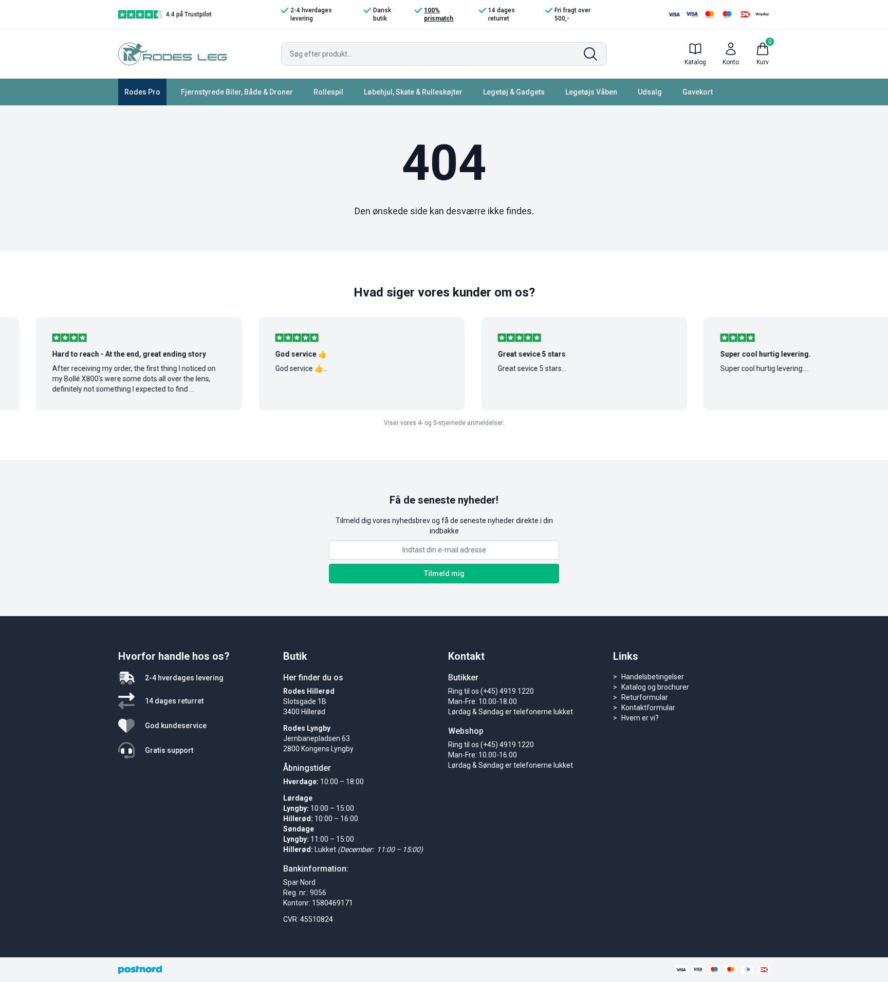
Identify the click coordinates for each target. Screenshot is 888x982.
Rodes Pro (142, 92)
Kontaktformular (648, 707)
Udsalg (650, 92)
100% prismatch (438, 14)
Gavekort (697, 92)
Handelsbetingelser (652, 677)
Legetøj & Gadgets (514, 92)
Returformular (644, 697)
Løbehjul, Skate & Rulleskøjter (413, 92)
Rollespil (328, 92)
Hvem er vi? (640, 718)
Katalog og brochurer (655, 687)
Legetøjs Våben (591, 92)
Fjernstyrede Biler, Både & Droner (237, 92)
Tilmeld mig (444, 573)
